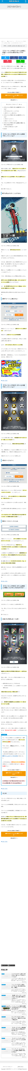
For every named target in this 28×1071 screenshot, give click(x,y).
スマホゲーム (5, 965)
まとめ (5, 128)
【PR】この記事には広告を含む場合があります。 (14, 45)
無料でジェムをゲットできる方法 (10, 755)
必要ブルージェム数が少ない (11, 113)
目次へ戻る (4, 380)
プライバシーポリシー (7, 1066)
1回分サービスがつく (9, 118)
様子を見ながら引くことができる (12, 111)
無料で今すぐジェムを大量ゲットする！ (14, 96)
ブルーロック (12, 965)
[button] (25, 531)
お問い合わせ (20, 1066)
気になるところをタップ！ (12, 104)
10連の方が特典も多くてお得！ (11, 126)
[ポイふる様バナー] (11, 376)
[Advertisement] (14, 24)
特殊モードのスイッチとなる (11, 120)
